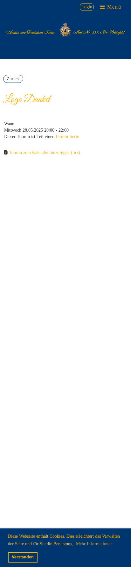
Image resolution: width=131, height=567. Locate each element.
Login (86, 6)
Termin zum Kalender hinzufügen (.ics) (44, 152)
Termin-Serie (67, 136)
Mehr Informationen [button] (94, 544)
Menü (113, 7)
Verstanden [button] (23, 557)
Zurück (13, 78)
